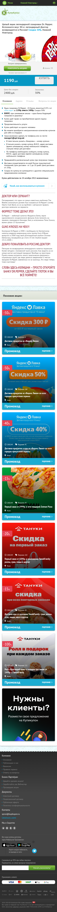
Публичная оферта (11, 802)
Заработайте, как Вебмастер (15, 784)
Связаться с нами (9, 817)
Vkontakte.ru (7, 828)
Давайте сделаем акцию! (13, 781)
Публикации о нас (10, 763)
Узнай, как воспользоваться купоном (27, 185)
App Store (9, 845)
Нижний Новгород (29, 3)
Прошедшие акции (11, 787)
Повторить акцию (17, 68)
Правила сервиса (10, 769)
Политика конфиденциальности (16, 805)
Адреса (19, 101)
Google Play (24, 845)
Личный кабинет (54, 3)
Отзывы (30, 101)
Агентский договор (11, 796)
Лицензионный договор (13, 799)
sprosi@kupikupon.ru (11, 814)
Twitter (10, 828)
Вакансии (7, 766)
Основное (7, 101)
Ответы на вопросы (11, 772)
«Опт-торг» (8, 110)
